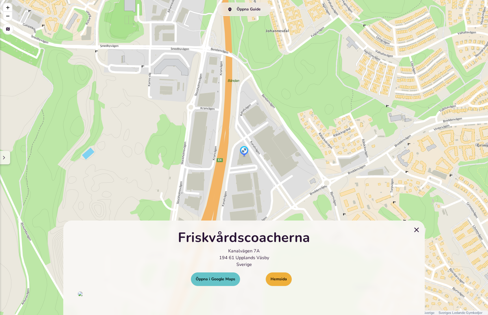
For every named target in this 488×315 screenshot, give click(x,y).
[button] (244, 151)
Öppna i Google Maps (215, 279)
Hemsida (279, 279)
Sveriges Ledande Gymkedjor (460, 312)
